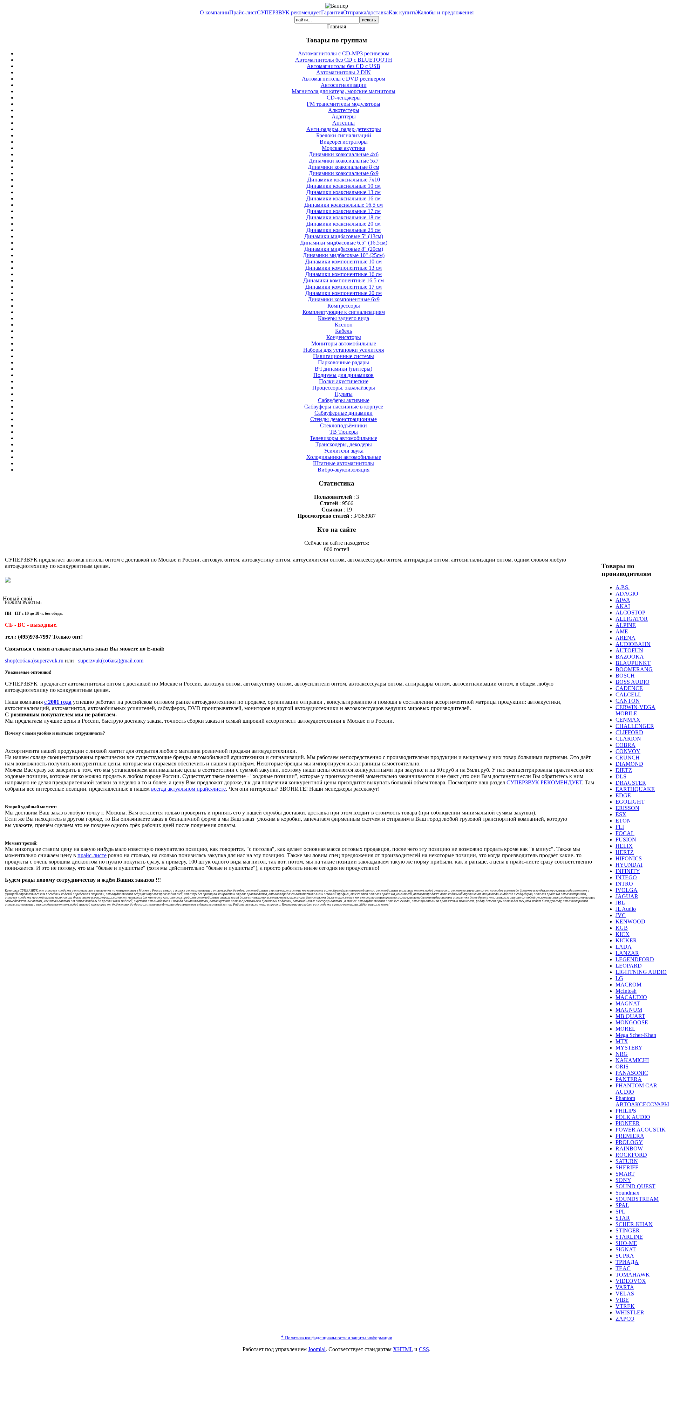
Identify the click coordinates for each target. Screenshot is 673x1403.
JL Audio (626, 909)
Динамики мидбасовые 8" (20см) (343, 249)
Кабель (343, 331)
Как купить (402, 12)
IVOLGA (627, 890)
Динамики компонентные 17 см (343, 287)
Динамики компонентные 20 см (343, 293)
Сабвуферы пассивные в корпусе (343, 407)
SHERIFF (627, 1167)
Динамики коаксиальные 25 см (343, 230)
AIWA (623, 600)
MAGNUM (629, 1010)
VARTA (625, 1287)
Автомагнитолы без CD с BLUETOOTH (343, 60)
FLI (620, 827)
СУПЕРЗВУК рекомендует (289, 12)
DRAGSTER (631, 783)
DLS (621, 776)
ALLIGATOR (632, 619)
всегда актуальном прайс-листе (188, 789)
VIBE (622, 1300)
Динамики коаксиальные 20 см (343, 224)
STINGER (628, 1230)
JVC (621, 915)
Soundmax (627, 1193)
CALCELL (628, 694)
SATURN (627, 1161)
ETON (623, 821)
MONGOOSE (632, 1022)
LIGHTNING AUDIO (641, 972)
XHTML (403, 1349)
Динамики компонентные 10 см (343, 261)
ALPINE (626, 625)
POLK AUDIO (633, 1117)
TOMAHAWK (633, 1275)
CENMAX (628, 720)
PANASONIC (632, 1073)
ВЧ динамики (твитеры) (343, 369)
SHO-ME (626, 1243)
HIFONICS (629, 858)
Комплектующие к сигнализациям (343, 312)
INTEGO (626, 877)
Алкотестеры (343, 110)
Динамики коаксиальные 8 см (343, 167)
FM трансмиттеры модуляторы (343, 104)
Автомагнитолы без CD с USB (343, 66)
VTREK (625, 1306)
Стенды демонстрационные (343, 419)
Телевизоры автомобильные (343, 438)
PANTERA (629, 1079)
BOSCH (625, 676)
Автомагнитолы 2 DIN (343, 72)
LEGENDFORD (635, 959)
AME (622, 631)
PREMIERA (630, 1136)
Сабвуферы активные (343, 400)
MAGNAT (628, 1003)
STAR (623, 1218)
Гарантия (332, 12)
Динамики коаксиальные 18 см (343, 217)
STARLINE (629, 1237)
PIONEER (628, 1123)
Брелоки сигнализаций (343, 135)
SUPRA (625, 1256)
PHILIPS (626, 1111)
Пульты (344, 394)
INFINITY (628, 871)
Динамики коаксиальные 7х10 (343, 180)
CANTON (628, 701)
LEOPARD (629, 966)
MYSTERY (629, 1048)
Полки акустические (343, 381)
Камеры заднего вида (343, 318)
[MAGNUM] (8, 581)
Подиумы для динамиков (343, 375)
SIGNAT (626, 1249)
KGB (622, 928)
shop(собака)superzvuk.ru (34, 660)
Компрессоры (343, 306)
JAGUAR (627, 896)
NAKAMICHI (632, 1060)
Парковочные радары (343, 362)
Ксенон (344, 325)
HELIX (624, 846)
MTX (622, 1041)
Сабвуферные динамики (343, 413)
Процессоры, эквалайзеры (343, 388)
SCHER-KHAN (634, 1224)
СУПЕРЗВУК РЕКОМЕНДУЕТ (544, 782)
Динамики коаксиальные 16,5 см (343, 205)
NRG (622, 1054)
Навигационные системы (343, 356)
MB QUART (630, 1016)
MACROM (628, 985)
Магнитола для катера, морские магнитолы (343, 91)
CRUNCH (628, 758)
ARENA (625, 638)
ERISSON (627, 808)
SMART (625, 1174)
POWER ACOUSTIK (641, 1130)
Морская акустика (343, 148)
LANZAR (627, 953)
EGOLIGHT (630, 802)
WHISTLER (630, 1312)
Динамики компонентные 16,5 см (343, 280)
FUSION (626, 840)
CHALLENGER (635, 726)
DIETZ (624, 770)
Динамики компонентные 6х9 (344, 299)
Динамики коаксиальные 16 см (343, 198)
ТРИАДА (627, 1262)
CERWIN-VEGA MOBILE (635, 710)
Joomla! (317, 1349)
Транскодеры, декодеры (343, 444)
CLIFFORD (629, 732)
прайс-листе (92, 855)
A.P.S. (623, 587)
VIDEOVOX (631, 1281)
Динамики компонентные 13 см (343, 268)
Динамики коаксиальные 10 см (343, 186)
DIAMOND (629, 764)
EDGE (623, 795)
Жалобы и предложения (445, 12)
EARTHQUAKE (635, 789)
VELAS (625, 1294)
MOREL (625, 1029)
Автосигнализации (344, 85)
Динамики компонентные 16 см (343, 274)
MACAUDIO (631, 997)
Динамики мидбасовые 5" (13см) (343, 236)
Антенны (343, 123)
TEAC (623, 1268)
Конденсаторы (343, 337)
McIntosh (626, 991)
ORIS (622, 1067)
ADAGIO (627, 594)
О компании (214, 12)
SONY (623, 1180)
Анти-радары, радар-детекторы (343, 129)
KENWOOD (630, 921)
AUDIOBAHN (633, 644)
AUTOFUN (629, 650)
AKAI (623, 606)
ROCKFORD (631, 1155)
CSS (424, 1349)
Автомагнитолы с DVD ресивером (343, 79)
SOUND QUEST (635, 1186)
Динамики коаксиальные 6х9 (344, 173)
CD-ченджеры (344, 98)
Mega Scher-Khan (636, 1035)
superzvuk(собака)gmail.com (110, 660)
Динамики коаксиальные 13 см (343, 192)
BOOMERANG (634, 669)
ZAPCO (625, 1319)
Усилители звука (343, 451)
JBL (620, 903)
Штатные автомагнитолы (343, 463)
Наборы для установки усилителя (343, 350)
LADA (624, 947)
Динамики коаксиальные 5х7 (344, 161)
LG (619, 978)
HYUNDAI (629, 865)
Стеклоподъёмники (343, 425)
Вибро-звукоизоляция (343, 470)
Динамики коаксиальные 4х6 (344, 154)
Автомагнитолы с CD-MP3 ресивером (343, 53)
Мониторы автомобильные (343, 343)
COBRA (625, 745)
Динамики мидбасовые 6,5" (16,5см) (343, 243)
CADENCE (629, 688)
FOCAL (625, 833)
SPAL (622, 1205)
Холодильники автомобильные (343, 457)
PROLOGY (629, 1142)
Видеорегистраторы (344, 142)
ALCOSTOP (630, 612)
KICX (623, 934)
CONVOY (628, 751)
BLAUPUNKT (633, 663)
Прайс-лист (243, 12)
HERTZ (625, 852)
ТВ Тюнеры (343, 432)
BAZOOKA (630, 657)
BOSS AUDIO (633, 682)
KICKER (626, 940)
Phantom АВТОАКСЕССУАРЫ (642, 1101)
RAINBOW (629, 1148)
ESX (621, 814)
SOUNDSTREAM (637, 1199)
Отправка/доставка (366, 12)
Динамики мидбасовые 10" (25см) (344, 255)
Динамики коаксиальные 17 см (343, 211)
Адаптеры (344, 116)
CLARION (628, 739)
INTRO (624, 884)
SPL (620, 1212)
